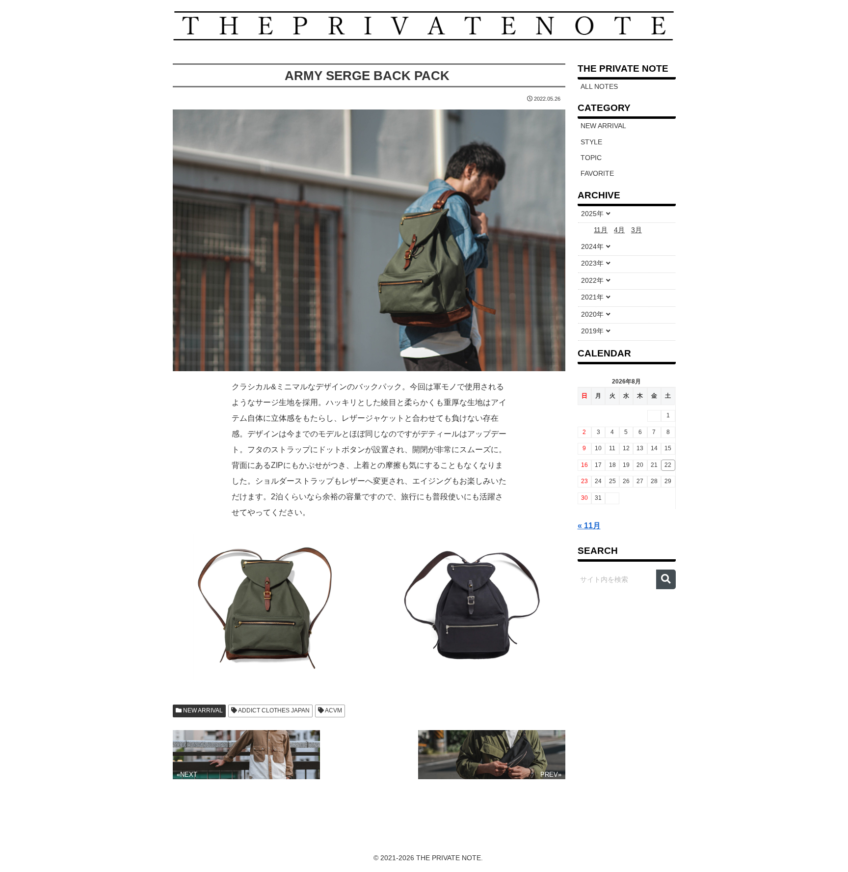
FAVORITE (597, 173)
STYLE (591, 142)
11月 (601, 230)
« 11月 (589, 525)
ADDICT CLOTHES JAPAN (273, 710)
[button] (666, 579)
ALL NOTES (599, 86)
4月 (619, 230)
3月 (636, 230)
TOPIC (591, 158)
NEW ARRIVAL (202, 710)
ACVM (333, 710)
